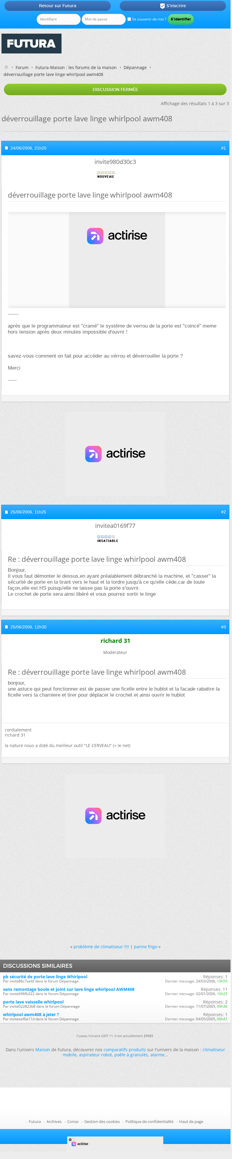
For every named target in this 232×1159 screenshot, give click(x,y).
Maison (42, 1049)
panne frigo (145, 946)
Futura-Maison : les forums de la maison (76, 67)
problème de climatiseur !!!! (101, 946)
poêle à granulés (131, 1055)
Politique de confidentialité (149, 1121)
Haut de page (191, 1121)
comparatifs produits (125, 1049)
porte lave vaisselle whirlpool (33, 1002)
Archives (54, 1121)
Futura (35, 1121)
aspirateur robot (95, 1055)
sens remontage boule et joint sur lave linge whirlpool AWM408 (68, 989)
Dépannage (135, 67)
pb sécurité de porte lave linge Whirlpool (45, 976)
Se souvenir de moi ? (148, 19)
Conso (73, 1121)
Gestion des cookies (102, 1121)
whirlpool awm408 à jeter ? (31, 1014)
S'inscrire (173, 6)
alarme (157, 1055)
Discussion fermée (115, 89)
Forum (22, 67)
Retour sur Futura (57, 5)
